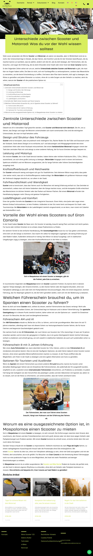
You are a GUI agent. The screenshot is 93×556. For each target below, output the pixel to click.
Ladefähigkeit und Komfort (16, 99)
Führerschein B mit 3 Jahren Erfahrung (20, 108)
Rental (29, 3)
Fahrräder (25, 541)
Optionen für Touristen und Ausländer (20, 110)
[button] (89, 552)
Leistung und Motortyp (15, 92)
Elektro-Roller (26, 538)
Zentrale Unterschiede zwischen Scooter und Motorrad (24, 88)
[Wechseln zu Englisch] (68, 2)
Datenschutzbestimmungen (49, 541)
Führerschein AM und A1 (15, 106)
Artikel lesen (8, 516)
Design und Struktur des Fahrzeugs (19, 90)
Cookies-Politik (46, 538)
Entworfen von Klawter (83, 553)
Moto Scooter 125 (28, 534)
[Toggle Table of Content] (60, 84)
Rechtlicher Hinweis (48, 534)
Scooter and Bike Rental (52, 464)
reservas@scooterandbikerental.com (71, 543)
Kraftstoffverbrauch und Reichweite (19, 94)
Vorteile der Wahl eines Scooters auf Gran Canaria (22, 101)
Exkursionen (42, 3)
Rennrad (24, 548)
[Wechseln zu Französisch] (76, 2)
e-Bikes (24, 544)
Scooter (11, 451)
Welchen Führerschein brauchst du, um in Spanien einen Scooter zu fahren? (31, 103)
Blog (53, 3)
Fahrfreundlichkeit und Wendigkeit (19, 96)
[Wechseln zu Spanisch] (72, 2)
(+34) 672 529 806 (65, 540)
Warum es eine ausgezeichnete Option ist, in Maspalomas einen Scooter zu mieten (33, 112)
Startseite (20, 3)
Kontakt (61, 3)
